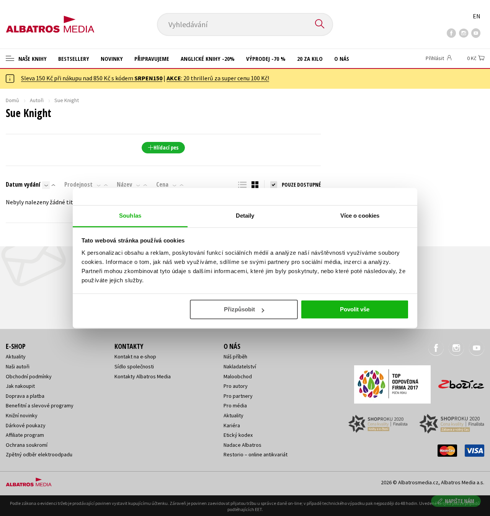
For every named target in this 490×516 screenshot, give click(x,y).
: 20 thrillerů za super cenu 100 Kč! (218, 78)
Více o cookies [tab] (359, 215)
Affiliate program (25, 434)
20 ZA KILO (310, 58)
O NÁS (341, 58)
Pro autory (236, 386)
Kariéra (232, 425)
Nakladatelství (240, 366)
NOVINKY (112, 58)
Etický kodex (238, 434)
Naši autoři (17, 366)
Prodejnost (78, 184)
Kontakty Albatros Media (142, 376)
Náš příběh (235, 356)
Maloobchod (238, 376)
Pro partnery (238, 395)
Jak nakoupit (20, 386)
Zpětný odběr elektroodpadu (39, 454)
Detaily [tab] (245, 215)
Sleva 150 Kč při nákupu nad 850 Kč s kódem (91, 78)
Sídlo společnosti (134, 366)
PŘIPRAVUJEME (151, 58)
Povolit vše (354, 309)
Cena (162, 184)
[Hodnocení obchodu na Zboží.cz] (457, 382)
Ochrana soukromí (26, 444)
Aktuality (16, 356)
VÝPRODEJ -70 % (266, 58)
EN (476, 16)
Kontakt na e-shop (135, 356)
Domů (12, 100)
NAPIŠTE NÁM (459, 501)
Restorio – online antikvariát (255, 454)
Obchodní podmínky (29, 376)
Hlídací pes (166, 147)
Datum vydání (23, 184)
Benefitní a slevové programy (40, 405)
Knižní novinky (22, 415)
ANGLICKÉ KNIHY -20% (208, 58)
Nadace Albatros (242, 444)
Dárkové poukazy (26, 425)
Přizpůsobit (239, 309)
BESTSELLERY (73, 58)
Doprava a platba (25, 395)
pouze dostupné (301, 184)
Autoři (37, 100)
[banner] (50, 18)
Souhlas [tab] (130, 215)
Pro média (235, 405)
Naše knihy (32, 58)
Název (124, 184)
